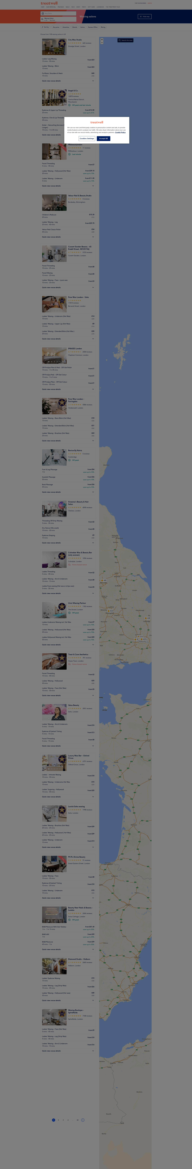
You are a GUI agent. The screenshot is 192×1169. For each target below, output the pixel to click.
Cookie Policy (120, 132)
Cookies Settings (87, 138)
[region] (96, 130)
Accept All (103, 138)
